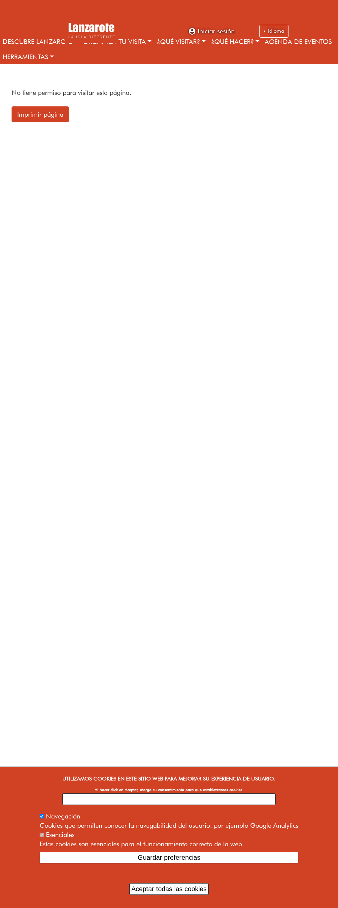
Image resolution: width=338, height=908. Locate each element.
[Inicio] (91, 30)
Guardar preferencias (169, 857)
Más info (169, 799)
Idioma (275, 31)
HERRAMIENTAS (25, 57)
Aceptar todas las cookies (169, 888)
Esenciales (60, 835)
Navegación (63, 816)
